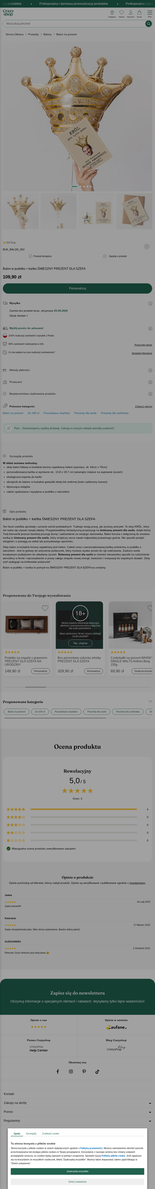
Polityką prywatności (91, 1148)
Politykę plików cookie (113, 1156)
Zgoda (17, 1133)
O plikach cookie (50, 1133)
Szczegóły (31, 1133)
